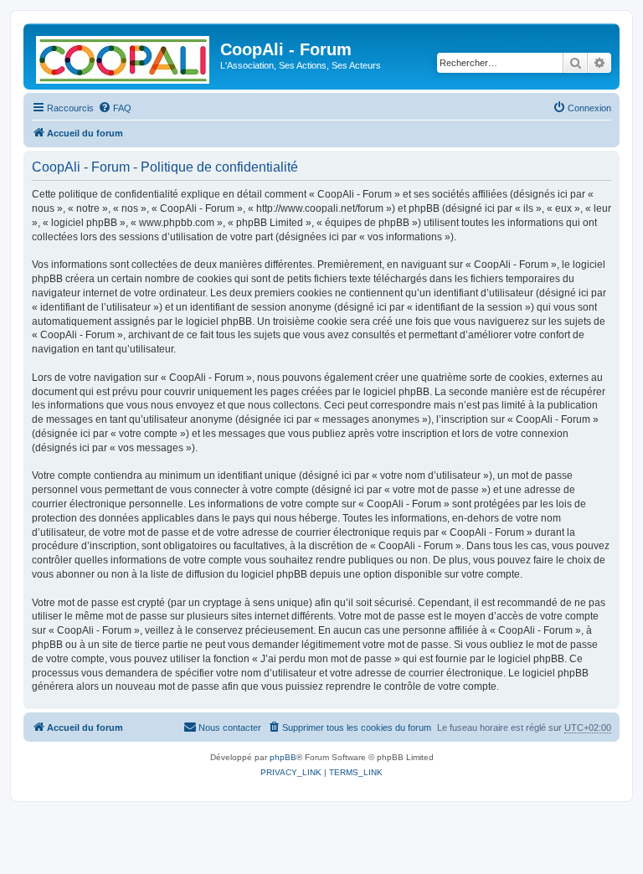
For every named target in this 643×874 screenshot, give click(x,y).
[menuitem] (114, 108)
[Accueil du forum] (124, 56)
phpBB (283, 757)
